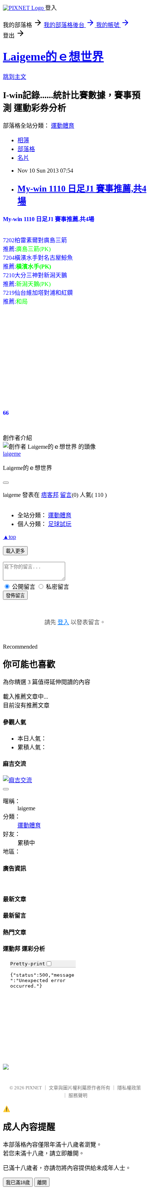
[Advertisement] (57, 356)
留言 (66, 495)
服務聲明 (77, 1095)
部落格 (26, 149)
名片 (23, 158)
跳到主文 (14, 77)
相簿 (23, 140)
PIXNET (33, 1087)
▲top (9, 537)
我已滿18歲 (18, 1182)
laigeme (12, 454)
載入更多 (15, 551)
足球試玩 (59, 524)
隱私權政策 (129, 1087)
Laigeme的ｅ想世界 (53, 56)
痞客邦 (50, 495)
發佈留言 (15, 595)
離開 (42, 1182)
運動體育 (62, 126)
